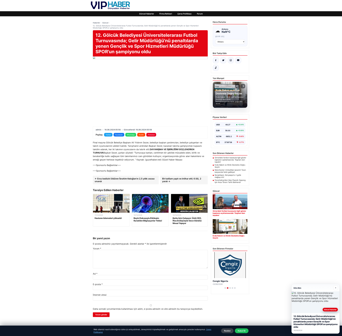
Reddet (227, 331)
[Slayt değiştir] (225, 288)
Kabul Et (242, 331)
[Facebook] (216, 60)
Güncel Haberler (146, 14)
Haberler (96, 23)
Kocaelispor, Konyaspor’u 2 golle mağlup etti (228, 176)
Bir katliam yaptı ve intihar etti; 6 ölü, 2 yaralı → (181, 180)
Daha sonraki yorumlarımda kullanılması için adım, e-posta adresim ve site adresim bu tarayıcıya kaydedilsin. (148, 309)
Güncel (105, 23)
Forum (200, 14)
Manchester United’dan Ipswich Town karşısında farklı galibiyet (230, 171)
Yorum (97, 248)
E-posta (98, 284)
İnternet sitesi (99, 294)
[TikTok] (216, 68)
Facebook (119, 135)
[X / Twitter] (223, 60)
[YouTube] (238, 60)
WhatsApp (131, 135)
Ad (95, 273)
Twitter (108, 135)
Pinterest (151, 135)
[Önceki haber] (237, 86)
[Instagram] (231, 60)
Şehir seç (220, 36)
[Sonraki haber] (243, 86)
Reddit (141, 135)
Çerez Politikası (184, 14)
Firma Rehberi (165, 14)
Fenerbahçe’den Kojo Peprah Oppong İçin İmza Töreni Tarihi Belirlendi (230, 181)
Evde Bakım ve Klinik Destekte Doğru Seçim (230, 166)
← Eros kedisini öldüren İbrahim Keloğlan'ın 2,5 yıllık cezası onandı (125, 180)
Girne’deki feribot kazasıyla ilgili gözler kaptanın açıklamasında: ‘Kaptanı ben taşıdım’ (230, 160)
